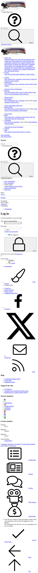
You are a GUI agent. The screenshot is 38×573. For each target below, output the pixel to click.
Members (22, 74)
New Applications (26, 59)
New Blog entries (14, 61)
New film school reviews (11, 71)
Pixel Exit (13, 446)
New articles (8, 132)
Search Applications (16, 89)
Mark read (19, 105)
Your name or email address (9, 221)
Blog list (32, 117)
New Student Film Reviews (27, 69)
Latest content (29, 84)
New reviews (19, 92)
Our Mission (8, 389)
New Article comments (24, 63)
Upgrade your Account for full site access (16, 391)
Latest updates (23, 110)
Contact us (4, 204)
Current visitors (30, 74)
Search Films (8, 114)
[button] (14, 26)
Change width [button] (8, 285)
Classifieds (7, 120)
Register (3, 197)
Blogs (6, 115)
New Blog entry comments (27, 64)
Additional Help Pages (11, 293)
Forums (6, 72)
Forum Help (8, 380)
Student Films (8, 107)
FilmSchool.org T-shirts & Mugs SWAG (16, 392)
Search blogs (20, 119)
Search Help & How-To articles (21, 132)
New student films (16, 67)
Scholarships (8, 99)
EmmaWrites (8, 441)
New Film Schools (25, 61)
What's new (7, 58)
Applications (8, 82)
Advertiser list (8, 127)
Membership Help (9, 382)
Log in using (4, 259)
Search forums (15, 74)
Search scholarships (10, 105)
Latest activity (8, 66)
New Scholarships (9, 100)
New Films (7, 109)
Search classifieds (18, 127)
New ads (7, 122)
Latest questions (14, 94)
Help (5, 130)
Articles (6, 77)
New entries (7, 117)
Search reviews (8, 97)
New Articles (8, 79)
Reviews (7, 91)
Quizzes (6, 128)
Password (3, 226)
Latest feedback (32, 122)
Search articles (14, 81)
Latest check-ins (23, 94)
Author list (34, 79)
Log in (3, 194)
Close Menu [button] (4, 206)
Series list (7, 81)
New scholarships (27, 67)
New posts (17, 59)
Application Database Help (12, 379)
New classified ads (18, 66)
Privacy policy (8, 291)
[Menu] (1, 46)
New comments (17, 79)
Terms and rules (9, 290)
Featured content (9, 59)
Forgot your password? (11, 231)
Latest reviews (26, 79)
